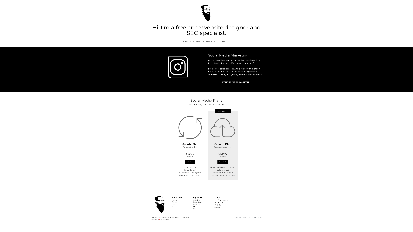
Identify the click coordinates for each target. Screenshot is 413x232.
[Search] (228, 41)
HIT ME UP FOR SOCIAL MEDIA (235, 82)
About (174, 202)
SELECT (190, 162)
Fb (173, 207)
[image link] (206, 13)
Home (174, 200)
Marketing (197, 204)
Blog (174, 204)
